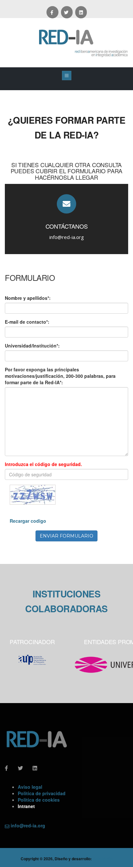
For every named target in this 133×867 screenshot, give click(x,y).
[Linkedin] (81, 12)
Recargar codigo (28, 521)
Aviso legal (30, 787)
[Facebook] (52, 12)
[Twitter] (67, 12)
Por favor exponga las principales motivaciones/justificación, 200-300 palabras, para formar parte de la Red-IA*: (60, 376)
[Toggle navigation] (66, 75)
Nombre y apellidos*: (28, 298)
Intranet (26, 806)
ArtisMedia (103, 859)
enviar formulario (66, 536)
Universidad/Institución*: (32, 345)
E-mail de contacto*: (27, 322)
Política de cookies (39, 799)
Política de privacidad (42, 793)
